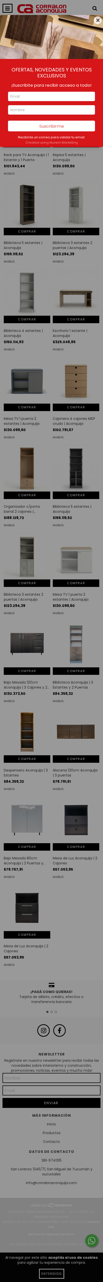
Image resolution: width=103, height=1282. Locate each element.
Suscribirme (51, 126)
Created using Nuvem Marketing (52, 142)
